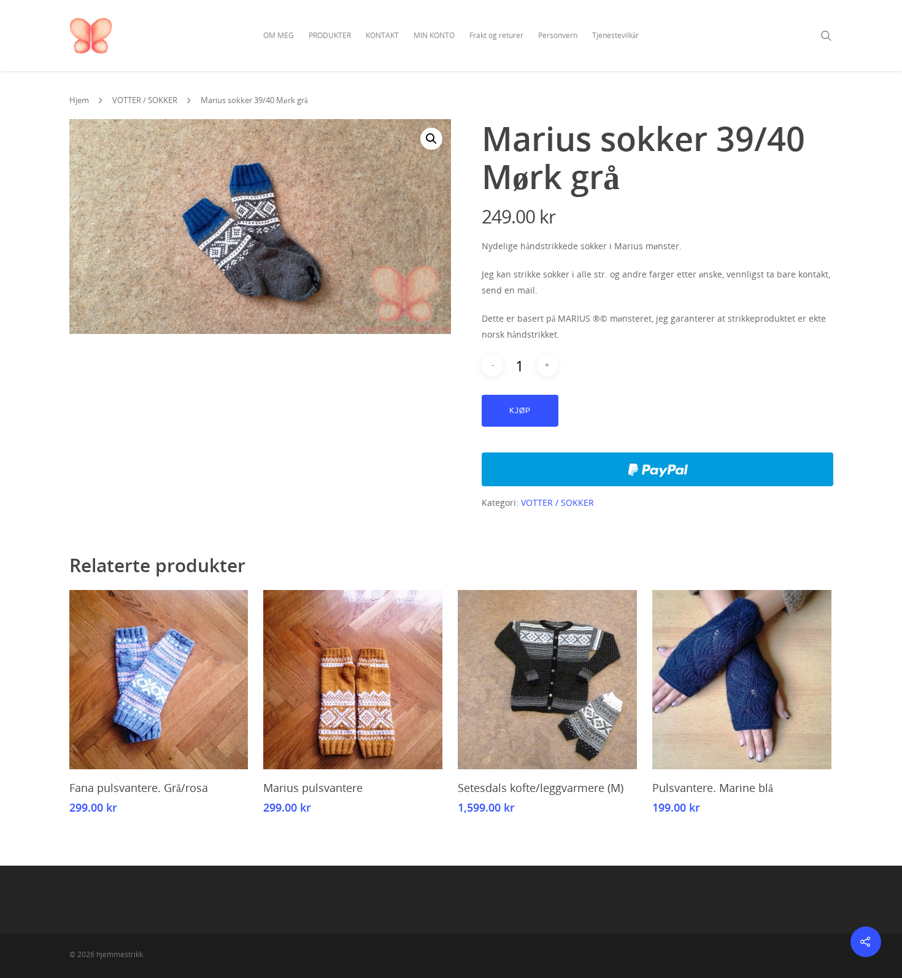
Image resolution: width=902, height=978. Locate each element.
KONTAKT (382, 35)
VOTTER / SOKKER (144, 100)
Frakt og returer (496, 35)
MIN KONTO (434, 35)
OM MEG (278, 35)
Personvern (557, 35)
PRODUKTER (330, 35)
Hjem (79, 100)
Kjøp (520, 410)
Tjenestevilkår (615, 35)
